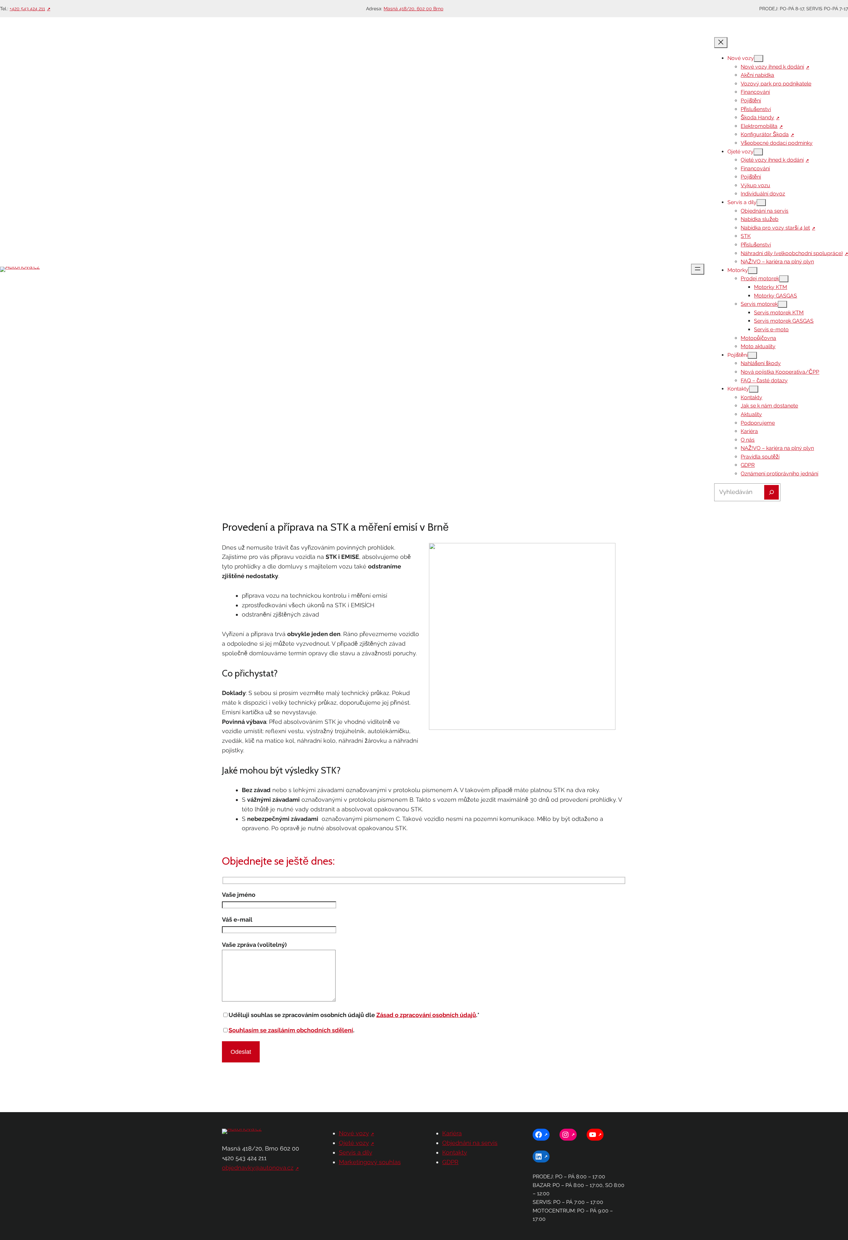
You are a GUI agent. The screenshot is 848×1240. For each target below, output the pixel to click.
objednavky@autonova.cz (257, 1167)
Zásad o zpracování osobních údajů (426, 1014)
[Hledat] (771, 492)
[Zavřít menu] (720, 42)
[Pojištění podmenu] (752, 355)
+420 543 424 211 (27, 8)
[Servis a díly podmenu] (761, 202)
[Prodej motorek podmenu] (783, 278)
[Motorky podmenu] (752, 270)
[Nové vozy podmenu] (758, 58)
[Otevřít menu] (697, 269)
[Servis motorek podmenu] (782, 304)
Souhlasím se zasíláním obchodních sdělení (291, 1030)
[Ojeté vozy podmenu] (758, 151)
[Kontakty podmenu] (753, 389)
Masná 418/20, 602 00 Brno (413, 8)
